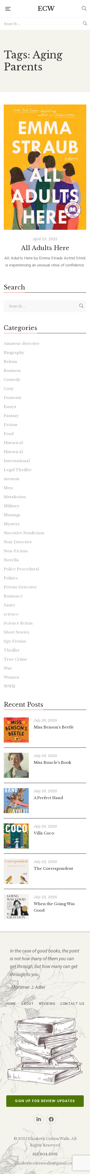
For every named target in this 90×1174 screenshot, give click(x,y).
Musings (12, 514)
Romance (13, 596)
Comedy (12, 379)
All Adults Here (45, 248)
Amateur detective (22, 343)
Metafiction (15, 496)
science (11, 614)
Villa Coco (44, 833)
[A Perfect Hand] (16, 800)
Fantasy (11, 415)
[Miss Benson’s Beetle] (16, 729)
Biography (14, 352)
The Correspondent (53, 868)
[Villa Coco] (16, 835)
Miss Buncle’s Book (52, 762)
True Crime (15, 659)
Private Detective (20, 587)
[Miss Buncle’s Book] (16, 765)
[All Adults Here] (45, 167)
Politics (11, 578)
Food (9, 433)
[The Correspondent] (16, 871)
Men (8, 487)
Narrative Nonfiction (24, 532)
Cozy (9, 388)
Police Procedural (21, 569)
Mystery (12, 523)
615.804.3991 (45, 1154)
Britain (10, 361)
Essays (10, 406)
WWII (9, 686)
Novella (11, 560)
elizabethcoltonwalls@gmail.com (45, 1163)
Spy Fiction (15, 641)
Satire (9, 605)
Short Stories (16, 632)
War (8, 668)
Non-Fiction (16, 551)
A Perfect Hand (48, 797)
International (17, 460)
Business (12, 370)
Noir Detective (18, 542)
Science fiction (18, 623)
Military (12, 505)
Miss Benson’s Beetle (54, 727)
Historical (13, 442)
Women (11, 677)
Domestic (13, 397)
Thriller (12, 650)
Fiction (11, 424)
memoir (12, 478)
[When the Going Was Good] (16, 906)
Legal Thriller (18, 469)
